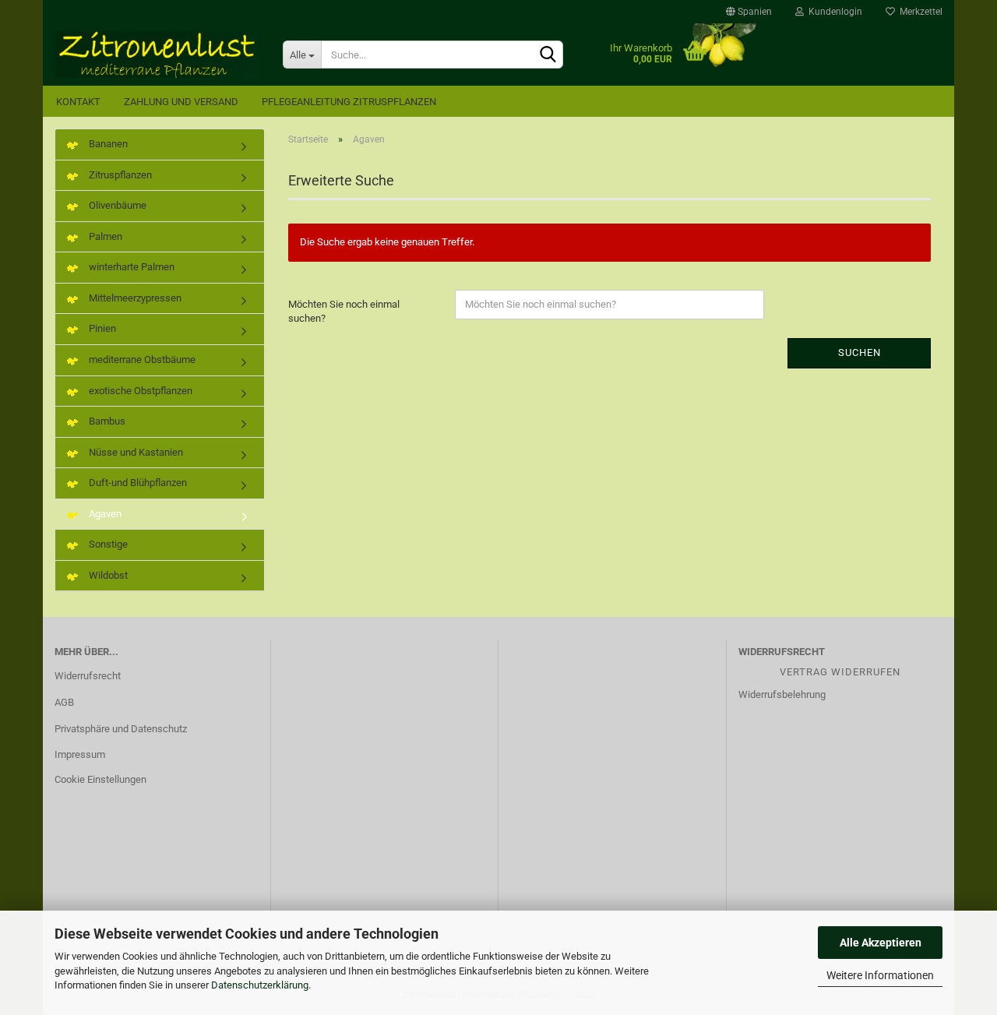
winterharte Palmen (130, 267)
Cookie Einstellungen (100, 779)
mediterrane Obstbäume (141, 359)
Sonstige (107, 544)
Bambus (105, 421)
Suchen (859, 352)
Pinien (101, 328)
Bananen (107, 144)
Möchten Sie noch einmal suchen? (344, 311)
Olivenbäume (116, 205)
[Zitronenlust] (157, 54)
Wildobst (107, 575)
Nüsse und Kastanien (134, 452)
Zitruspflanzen (119, 175)
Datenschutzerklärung (259, 985)
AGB (64, 702)
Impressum (80, 754)
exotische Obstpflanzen (139, 390)
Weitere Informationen (880, 975)
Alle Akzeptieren (880, 942)
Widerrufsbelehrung (782, 694)
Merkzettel (918, 11)
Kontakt (78, 101)
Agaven (104, 514)
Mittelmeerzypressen (133, 298)
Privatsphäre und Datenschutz (121, 729)
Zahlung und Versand (181, 101)
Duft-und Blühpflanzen (136, 482)
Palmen (104, 236)
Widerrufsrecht (88, 676)
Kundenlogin (833, 11)
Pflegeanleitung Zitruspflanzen (349, 101)
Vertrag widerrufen (840, 672)
